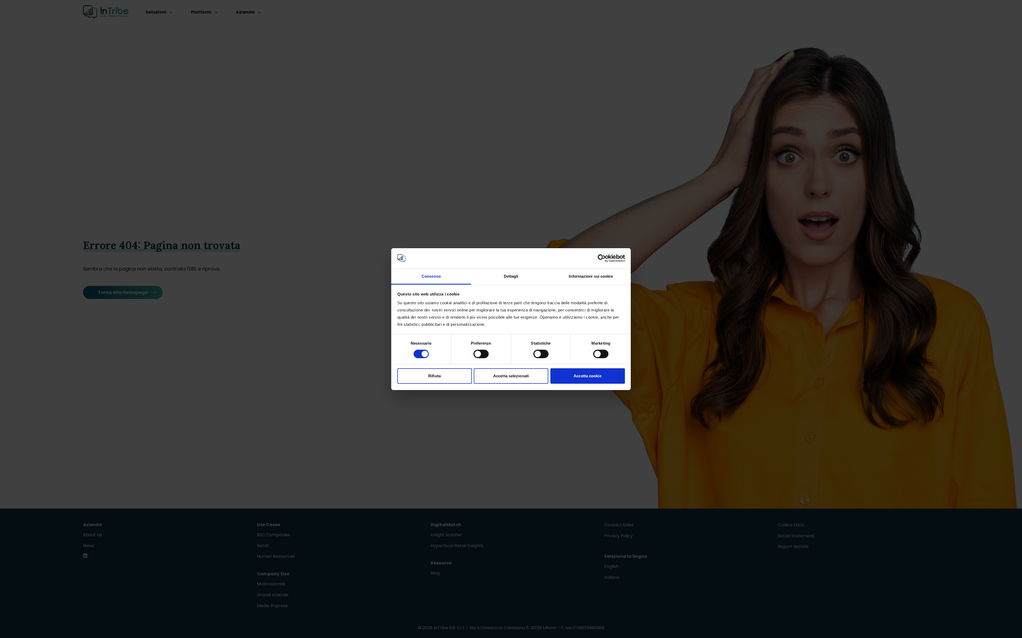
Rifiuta (434, 376)
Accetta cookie (587, 376)
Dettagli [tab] (511, 276)
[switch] (481, 354)
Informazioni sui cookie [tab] (591, 276)
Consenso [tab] (431, 276)
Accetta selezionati (511, 376)
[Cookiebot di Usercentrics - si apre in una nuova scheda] (601, 258)
